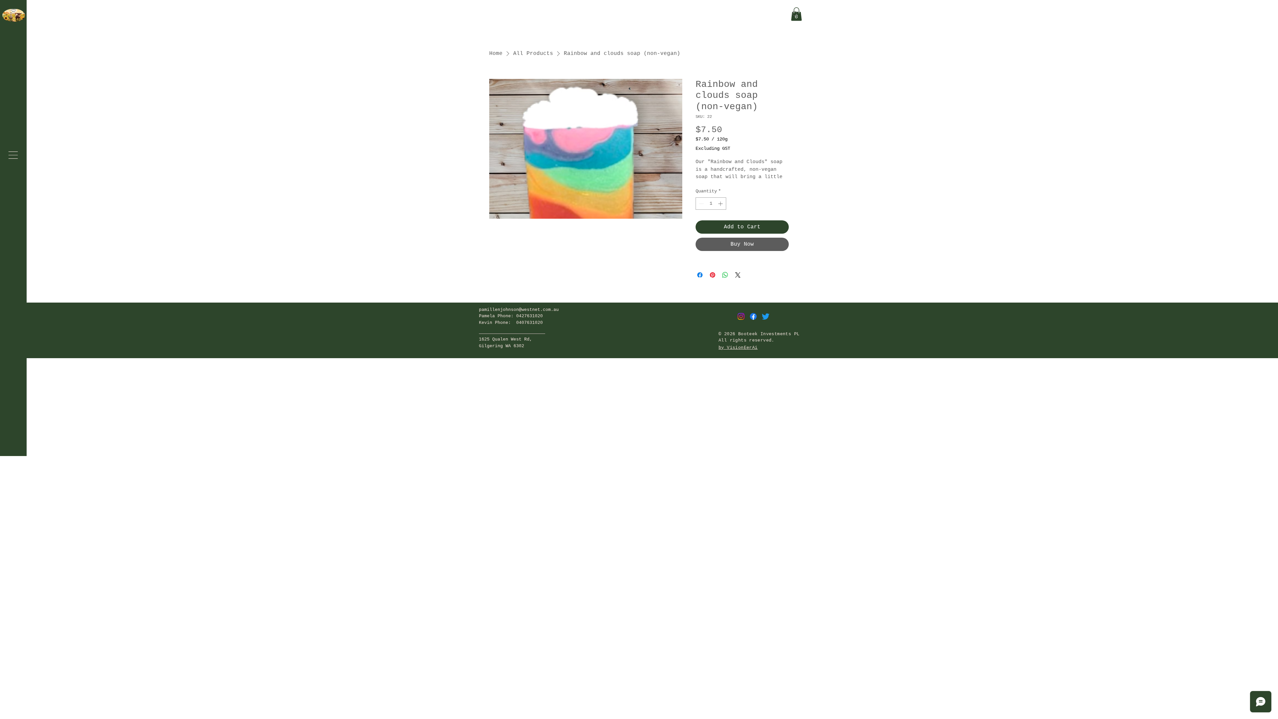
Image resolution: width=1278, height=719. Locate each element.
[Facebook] (753, 316)
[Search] (795, 14)
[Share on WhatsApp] (725, 275)
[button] (13, 155)
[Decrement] (701, 203)
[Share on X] (738, 275)
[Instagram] (741, 316)
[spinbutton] (711, 203)
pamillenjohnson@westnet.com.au (519, 309)
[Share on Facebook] (700, 275)
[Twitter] (765, 316)
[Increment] (721, 203)
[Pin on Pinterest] (713, 275)
